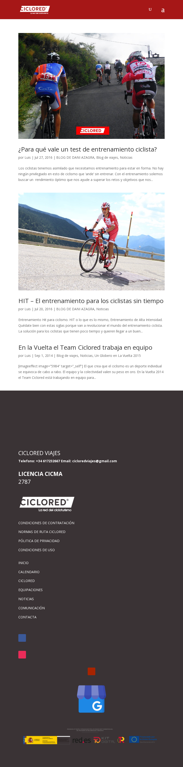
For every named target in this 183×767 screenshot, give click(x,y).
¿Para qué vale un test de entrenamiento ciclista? (87, 149)
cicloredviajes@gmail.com (94, 461)
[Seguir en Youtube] (91, 671)
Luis (28, 157)
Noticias (126, 157)
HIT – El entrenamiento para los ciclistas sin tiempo (90, 300)
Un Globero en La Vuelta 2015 (118, 355)
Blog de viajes (107, 157)
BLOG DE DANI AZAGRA (75, 157)
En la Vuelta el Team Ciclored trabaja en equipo (85, 347)
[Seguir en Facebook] (22, 638)
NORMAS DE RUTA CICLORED (42, 531)
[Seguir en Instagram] (22, 654)
